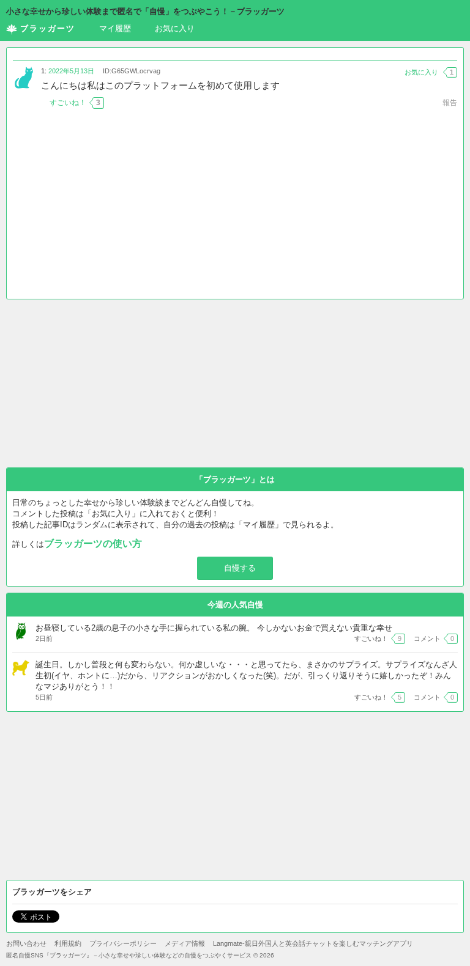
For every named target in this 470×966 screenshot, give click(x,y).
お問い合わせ (26, 943)
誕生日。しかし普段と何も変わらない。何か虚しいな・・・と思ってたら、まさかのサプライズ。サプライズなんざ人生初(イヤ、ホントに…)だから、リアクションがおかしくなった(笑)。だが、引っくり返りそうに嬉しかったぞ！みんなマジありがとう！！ (246, 675)
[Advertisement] (235, 207)
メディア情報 (185, 943)
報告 (449, 102)
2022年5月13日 (71, 71)
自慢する (240, 568)
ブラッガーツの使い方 (93, 543)
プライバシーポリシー (123, 943)
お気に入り (175, 28)
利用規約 (67, 943)
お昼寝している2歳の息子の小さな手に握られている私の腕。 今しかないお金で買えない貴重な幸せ (213, 627)
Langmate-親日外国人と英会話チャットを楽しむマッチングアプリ (313, 943)
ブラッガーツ (47, 28)
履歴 (115, 28)
